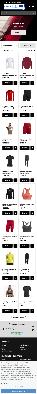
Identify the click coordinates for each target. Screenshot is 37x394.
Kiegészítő (23, 349)
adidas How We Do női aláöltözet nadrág (26, 172)
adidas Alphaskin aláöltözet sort (9, 237)
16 (29, 50)
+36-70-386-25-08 (18, 324)
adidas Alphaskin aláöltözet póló (27, 302)
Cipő (2, 347)
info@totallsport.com (12, 329)
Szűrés (26, 45)
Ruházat (21, 26)
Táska (3, 349)
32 (31, 50)
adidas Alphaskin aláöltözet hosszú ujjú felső (9, 204)
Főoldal (15, 26)
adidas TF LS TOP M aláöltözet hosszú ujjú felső (9, 107)
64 (35, 50)
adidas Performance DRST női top (27, 204)
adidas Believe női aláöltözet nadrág (24, 270)
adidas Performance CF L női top (9, 139)
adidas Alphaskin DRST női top (9, 302)
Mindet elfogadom (18, 391)
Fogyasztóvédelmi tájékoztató (25, 360)
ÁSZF (3, 359)
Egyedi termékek (6, 351)
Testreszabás (19, 386)
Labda (22, 347)
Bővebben (4, 383)
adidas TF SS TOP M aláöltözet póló (7, 172)
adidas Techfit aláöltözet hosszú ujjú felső (9, 270)
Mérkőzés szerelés (25, 345)
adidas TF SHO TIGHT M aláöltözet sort (26, 107)
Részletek (7, 83)
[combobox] (10, 45)
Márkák (17, 32)
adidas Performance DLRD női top (27, 237)
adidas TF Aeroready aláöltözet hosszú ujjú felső (9, 74)
